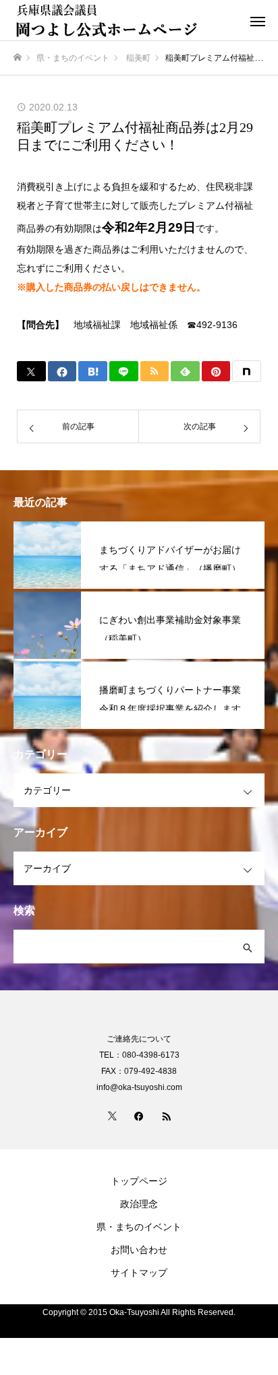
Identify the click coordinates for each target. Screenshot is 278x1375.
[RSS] (166, 1115)
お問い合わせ (139, 1249)
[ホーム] (17, 57)
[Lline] (123, 371)
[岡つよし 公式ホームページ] (125, 20)
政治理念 (139, 1203)
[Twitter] (112, 1115)
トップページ (139, 1181)
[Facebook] (139, 1115)
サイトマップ (139, 1272)
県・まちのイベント (139, 1226)
